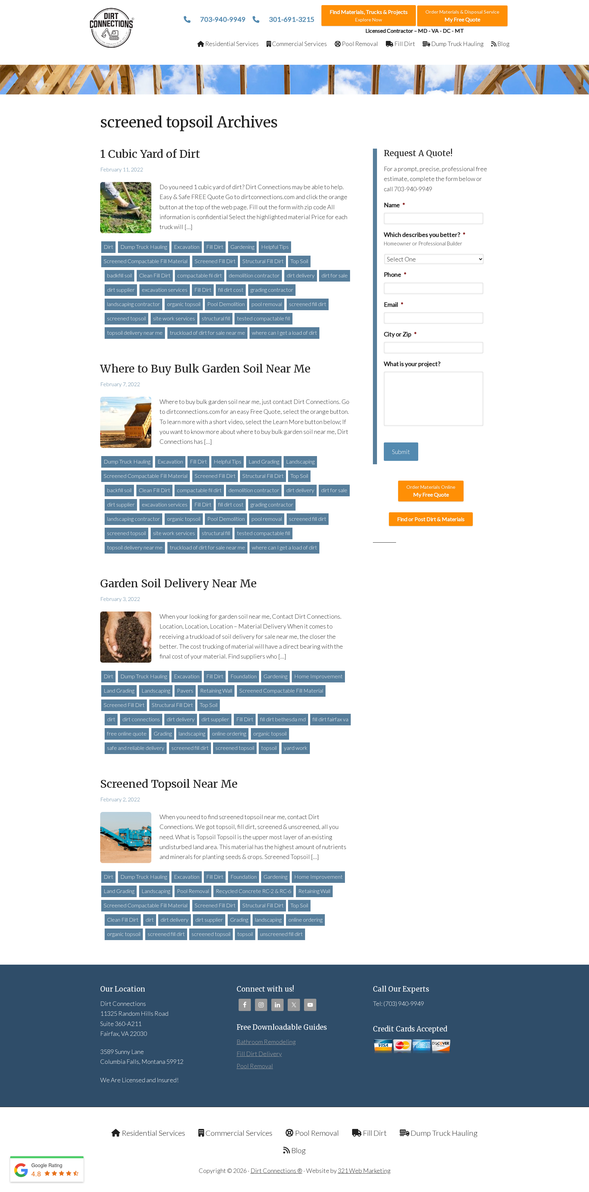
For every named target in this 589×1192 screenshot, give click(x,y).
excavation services (164, 289)
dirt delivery (301, 275)
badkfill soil (119, 275)
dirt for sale (334, 275)
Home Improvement (318, 676)
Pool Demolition (226, 304)
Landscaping (300, 461)
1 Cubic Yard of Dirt (150, 154)
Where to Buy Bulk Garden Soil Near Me (205, 369)
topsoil (269, 747)
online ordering (229, 733)
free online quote (127, 733)
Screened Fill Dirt (215, 261)
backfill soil (119, 490)
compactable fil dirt (199, 275)
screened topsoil (126, 318)
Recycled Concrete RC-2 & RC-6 (253, 891)
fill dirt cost (230, 289)
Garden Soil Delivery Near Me (178, 583)
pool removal (267, 304)
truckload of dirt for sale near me (207, 332)
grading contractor (272, 289)
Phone (395, 274)
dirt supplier (121, 289)
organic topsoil (183, 304)
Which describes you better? (424, 234)
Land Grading (263, 461)
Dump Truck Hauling (143, 246)
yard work (295, 747)
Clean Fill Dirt (154, 275)
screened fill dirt (307, 304)
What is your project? (412, 363)
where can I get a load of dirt (284, 332)
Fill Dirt (214, 246)
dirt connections (141, 719)
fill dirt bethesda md (283, 719)
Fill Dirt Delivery (259, 1053)
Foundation (243, 676)
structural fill (216, 318)
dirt (111, 719)
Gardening (242, 246)
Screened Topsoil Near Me (169, 784)
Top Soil (299, 261)
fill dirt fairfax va (330, 719)
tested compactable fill (263, 318)
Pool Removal (193, 891)
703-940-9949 (222, 19)
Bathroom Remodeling (266, 1041)
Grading (163, 733)
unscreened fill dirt (281, 934)
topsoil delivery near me (135, 332)
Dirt (108, 246)
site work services (174, 318)
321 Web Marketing (364, 1170)
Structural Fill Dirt (263, 261)
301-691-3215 (291, 19)
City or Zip (400, 334)
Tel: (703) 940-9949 (398, 1003)
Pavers (185, 690)
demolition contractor (254, 275)
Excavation (186, 246)
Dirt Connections (112, 27)
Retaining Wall (216, 690)
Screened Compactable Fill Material (145, 261)
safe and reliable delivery (135, 747)
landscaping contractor (133, 304)
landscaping (192, 733)
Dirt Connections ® (276, 1170)
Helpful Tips (275, 246)
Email (393, 304)
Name (394, 205)
